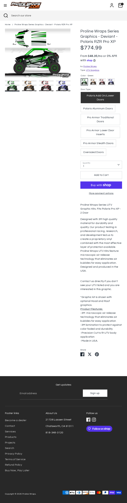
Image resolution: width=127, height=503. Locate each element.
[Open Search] (5, 15)
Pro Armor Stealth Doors (98, 143)
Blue (111, 82)
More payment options (101, 193)
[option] (38, 54)
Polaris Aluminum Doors (98, 108)
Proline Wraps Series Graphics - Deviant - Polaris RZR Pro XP (44, 24)
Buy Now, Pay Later (17, 470)
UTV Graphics (92, 70)
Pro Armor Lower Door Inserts (100, 132)
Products (10, 437)
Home (8, 24)
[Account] (111, 4)
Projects (10, 442)
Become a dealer (15, 420)
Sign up (95, 393)
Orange (93, 82)
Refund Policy (13, 464)
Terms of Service (15, 459)
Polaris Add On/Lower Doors (100, 97)
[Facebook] (88, 420)
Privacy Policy (13, 453)
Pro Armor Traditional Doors (100, 119)
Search (9, 448)
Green (84, 82)
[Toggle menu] (5, 5)
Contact (10, 426)
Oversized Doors (93, 152)
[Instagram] (94, 420)
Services (10, 431)
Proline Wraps (90, 66)
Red (102, 82)
